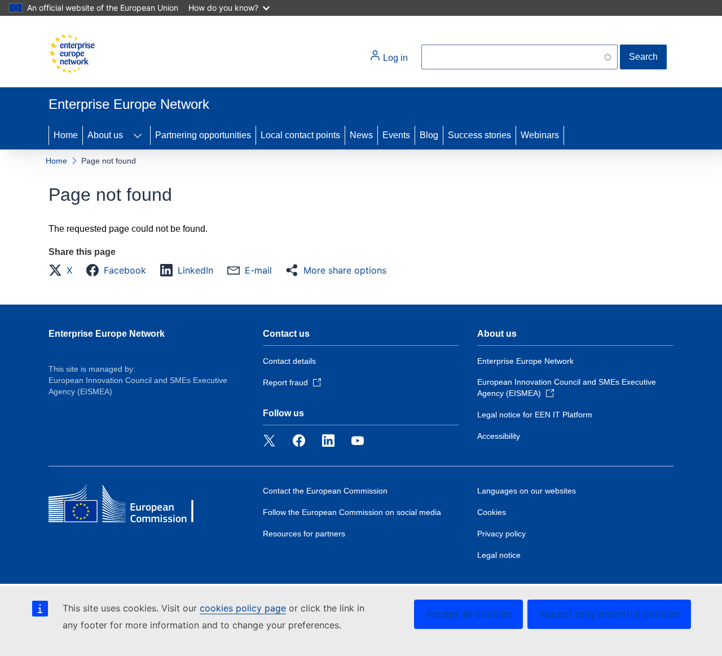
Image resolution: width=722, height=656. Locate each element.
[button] (64, 270)
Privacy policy (501, 533)
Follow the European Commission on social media (352, 512)
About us (105, 135)
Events (396, 135)
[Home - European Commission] (72, 53)
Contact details (289, 361)
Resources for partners (304, 533)
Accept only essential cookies (609, 614)
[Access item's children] (137, 135)
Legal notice (499, 555)
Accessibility (498, 436)
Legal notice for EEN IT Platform (534, 414)
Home (66, 135)
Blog (429, 135)
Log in (394, 58)
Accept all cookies (468, 614)
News (361, 135)
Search (643, 56)
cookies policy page (243, 608)
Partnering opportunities (203, 135)
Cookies (491, 512)
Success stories (479, 135)
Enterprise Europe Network (107, 333)
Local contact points (300, 135)
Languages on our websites (526, 490)
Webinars (540, 135)
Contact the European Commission (325, 490)
